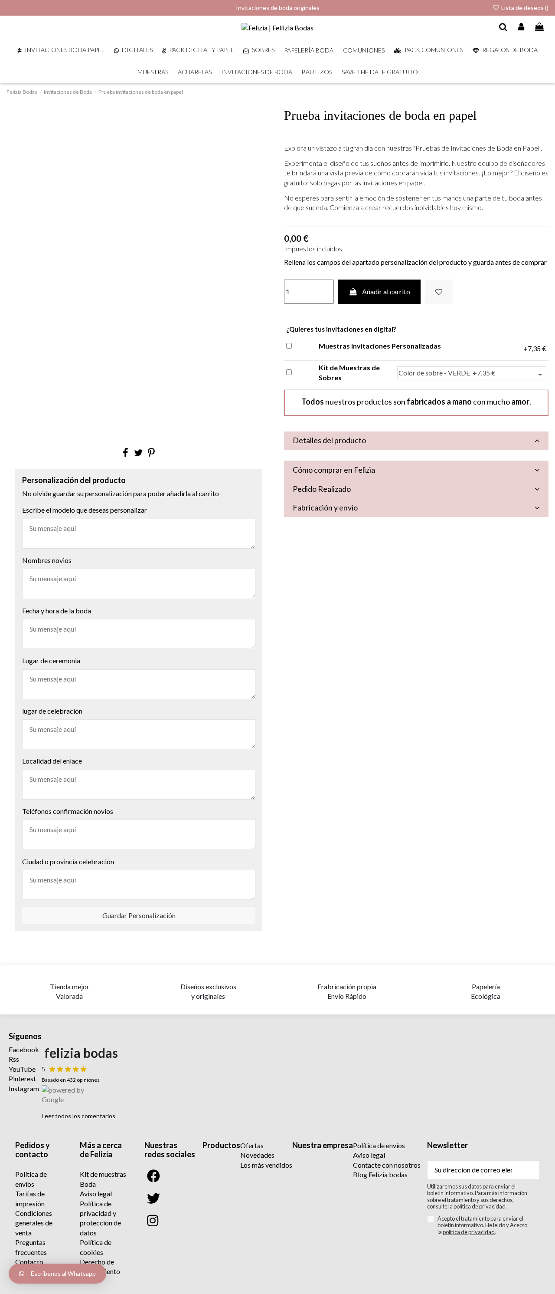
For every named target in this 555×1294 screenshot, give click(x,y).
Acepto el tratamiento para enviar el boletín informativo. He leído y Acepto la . (482, 1225)
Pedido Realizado (322, 489)
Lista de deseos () (524, 7)
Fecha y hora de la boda (56, 610)
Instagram (24, 1088)
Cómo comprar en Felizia (334, 469)
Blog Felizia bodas (380, 1174)
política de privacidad (469, 1231)
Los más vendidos (266, 1165)
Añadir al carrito (386, 291)
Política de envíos (379, 1145)
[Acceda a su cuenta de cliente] (521, 27)
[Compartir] (125, 452)
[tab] (416, 440)
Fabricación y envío (325, 507)
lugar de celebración (52, 711)
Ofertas (252, 1145)
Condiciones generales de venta (33, 1223)
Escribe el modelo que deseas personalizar (84, 510)
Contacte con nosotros (387, 1165)
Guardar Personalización (139, 915)
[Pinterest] (151, 452)
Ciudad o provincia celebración (68, 861)
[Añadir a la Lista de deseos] (439, 292)
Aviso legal (96, 1193)
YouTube (22, 1069)
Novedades (257, 1155)
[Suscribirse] (529, 1170)
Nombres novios (47, 560)
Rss (14, 1059)
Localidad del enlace (52, 761)
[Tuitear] (138, 452)
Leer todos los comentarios (78, 1115)
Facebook (24, 1049)
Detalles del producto (329, 440)
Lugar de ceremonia (51, 660)
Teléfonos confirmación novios (67, 811)
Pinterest (22, 1078)
